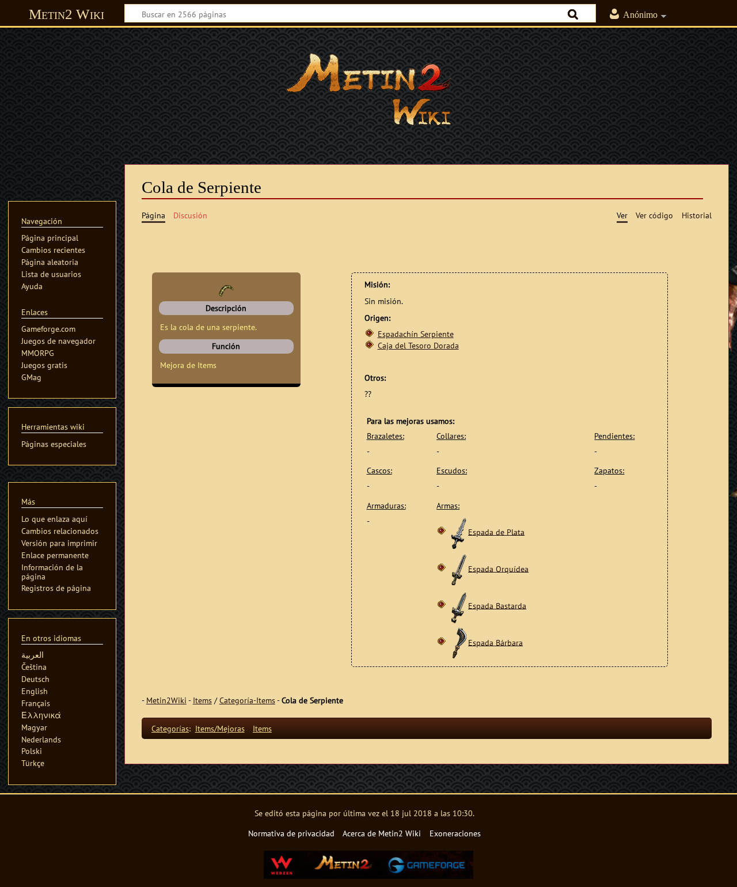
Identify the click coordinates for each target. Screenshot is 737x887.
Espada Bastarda (497, 605)
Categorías (170, 728)
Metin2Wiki (166, 700)
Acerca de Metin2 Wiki (382, 833)
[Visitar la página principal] (368, 89)
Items (202, 700)
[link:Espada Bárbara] (459, 641)
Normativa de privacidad (291, 833)
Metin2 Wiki (66, 14)
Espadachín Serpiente (416, 333)
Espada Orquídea (498, 568)
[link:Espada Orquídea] (459, 568)
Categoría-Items (247, 700)
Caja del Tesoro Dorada (418, 345)
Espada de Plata (496, 531)
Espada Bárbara (495, 641)
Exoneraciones (455, 833)
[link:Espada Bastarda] (459, 605)
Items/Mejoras (220, 728)
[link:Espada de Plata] (459, 531)
